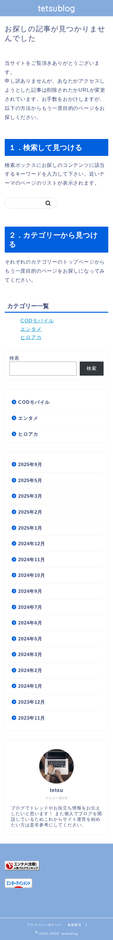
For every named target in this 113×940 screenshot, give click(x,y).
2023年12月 (31, 702)
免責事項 (74, 925)
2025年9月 (30, 464)
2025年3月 (30, 496)
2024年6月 (30, 622)
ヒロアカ (31, 337)
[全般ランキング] (56, 866)
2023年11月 (31, 718)
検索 (14, 358)
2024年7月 (30, 607)
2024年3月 (30, 654)
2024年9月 (30, 591)
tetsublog (56, 8)
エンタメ (31, 329)
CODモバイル (37, 320)
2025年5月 (30, 480)
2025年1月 (30, 528)
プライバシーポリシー (44, 925)
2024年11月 (31, 559)
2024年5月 (30, 638)
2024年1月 (30, 686)
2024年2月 (30, 670)
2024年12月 (31, 543)
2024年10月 (31, 575)
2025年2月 (30, 512)
